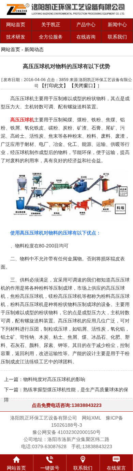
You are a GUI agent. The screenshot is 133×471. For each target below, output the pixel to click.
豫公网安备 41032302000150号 (66, 432)
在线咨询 (85, 37)
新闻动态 (34, 49)
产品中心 (85, 24)
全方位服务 (51, 37)
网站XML (91, 418)
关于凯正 (50, 24)
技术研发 (15, 37)
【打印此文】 (54, 85)
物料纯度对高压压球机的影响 (54, 379)
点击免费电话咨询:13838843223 (67, 405)
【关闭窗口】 (83, 85)
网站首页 (15, 24)
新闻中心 (117, 24)
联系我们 (117, 37)
